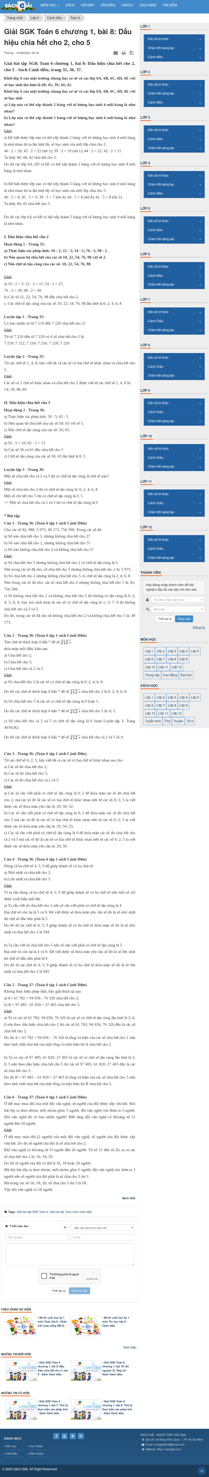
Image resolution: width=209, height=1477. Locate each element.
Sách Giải (128, 1198)
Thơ (167, 721)
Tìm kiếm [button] (170, 5)
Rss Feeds (36, 1446)
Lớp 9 (145, 390)
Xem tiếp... (130, 1347)
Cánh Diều (155, 320)
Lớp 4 (145, 163)
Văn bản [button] (108, 5)
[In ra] (124, 52)
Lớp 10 (146, 436)
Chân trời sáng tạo (161, 47)
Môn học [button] (49, 5)
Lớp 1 (145, 26)
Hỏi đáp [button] (87, 5)
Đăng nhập (184, 619)
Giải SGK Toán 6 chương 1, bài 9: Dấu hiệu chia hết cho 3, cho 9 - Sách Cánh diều (53, 1368)
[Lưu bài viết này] (132, 52)
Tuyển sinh (153, 721)
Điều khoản (36, 1453)
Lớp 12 (146, 527)
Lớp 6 (145, 254)
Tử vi (190, 721)
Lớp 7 (145, 299)
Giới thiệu (11, 1453)
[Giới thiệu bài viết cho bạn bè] (116, 52)
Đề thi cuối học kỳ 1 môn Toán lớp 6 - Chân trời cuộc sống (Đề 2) (52, 1321)
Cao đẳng (170, 675)
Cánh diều (155, 56)
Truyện (178, 721)
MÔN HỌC (148, 639)
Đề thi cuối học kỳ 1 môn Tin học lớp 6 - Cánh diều (115, 1321)
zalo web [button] (148, 5)
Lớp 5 (145, 208)
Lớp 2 (145, 72)
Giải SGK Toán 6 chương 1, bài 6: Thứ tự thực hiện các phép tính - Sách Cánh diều (117, 1407)
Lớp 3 (145, 117)
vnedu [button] (127, 5)
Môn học (11, 1446)
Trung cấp (152, 675)
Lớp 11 (146, 481)
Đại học (186, 675)
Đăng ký (199, 627)
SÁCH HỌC (149, 685)
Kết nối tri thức (158, 38)
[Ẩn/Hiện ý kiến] (65, 1227)
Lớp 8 (145, 345)
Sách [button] (70, 5)
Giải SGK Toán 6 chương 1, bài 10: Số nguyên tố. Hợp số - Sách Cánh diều (115, 1368)
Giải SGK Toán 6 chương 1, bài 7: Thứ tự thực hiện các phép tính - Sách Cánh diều (53, 1407)
